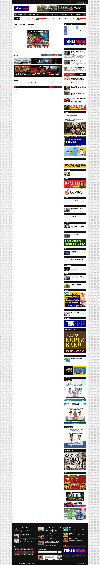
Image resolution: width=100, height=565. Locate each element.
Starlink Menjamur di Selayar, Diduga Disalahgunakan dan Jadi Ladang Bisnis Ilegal (40, 18)
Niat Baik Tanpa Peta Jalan (24, 534)
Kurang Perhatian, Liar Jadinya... (76, 60)
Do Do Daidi (71, 527)
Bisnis (33, 27)
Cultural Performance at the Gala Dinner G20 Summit (38, 73)
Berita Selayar (22, 18)
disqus (55, 86)
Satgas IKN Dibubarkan (24, 539)
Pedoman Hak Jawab (53, 1)
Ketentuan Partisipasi (69, 1)
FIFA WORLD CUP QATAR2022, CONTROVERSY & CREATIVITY (20, 73)
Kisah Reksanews (80, 1)
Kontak (75, 1)
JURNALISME (77, 14)
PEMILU (19, 14)
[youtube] (83, 3)
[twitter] (80, 3)
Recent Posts (70, 74)
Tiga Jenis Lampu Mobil (74, 251)
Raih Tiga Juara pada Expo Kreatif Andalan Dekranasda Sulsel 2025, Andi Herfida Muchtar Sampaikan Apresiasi (78, 100)
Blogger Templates (31, 563)
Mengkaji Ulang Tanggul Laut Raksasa (77, 200)
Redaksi (21, 1)
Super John (71, 533)
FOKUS (51, 14)
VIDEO (36, 27)
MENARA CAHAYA (64, 14)
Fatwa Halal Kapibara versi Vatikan (76, 284)
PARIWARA (57, 14)
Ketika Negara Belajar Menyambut (76, 358)
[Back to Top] (85, 563)
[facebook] (78, 3)
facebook (59, 86)
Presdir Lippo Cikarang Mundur (76, 216)
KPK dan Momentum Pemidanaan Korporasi (78, 67)
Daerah (28, 549)
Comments (81, 74)
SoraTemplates (20, 563)
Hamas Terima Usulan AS (75, 234)
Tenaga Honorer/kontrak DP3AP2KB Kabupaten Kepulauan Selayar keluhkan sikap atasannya (78, 53)
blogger (51, 86)
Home (14, 1)
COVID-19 (21, 549)
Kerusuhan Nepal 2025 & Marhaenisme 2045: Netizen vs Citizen (28, 528)
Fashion (16, 551)
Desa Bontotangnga (65, 18)
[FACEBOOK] (85, 3)
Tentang (17, 1)
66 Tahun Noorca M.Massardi (74, 538)
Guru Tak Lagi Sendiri (74, 172)
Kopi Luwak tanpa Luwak (75, 312)
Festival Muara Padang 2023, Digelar (77, 276)
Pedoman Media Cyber (26, 1)
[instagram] (82, 3)
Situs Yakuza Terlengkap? (70, 115)
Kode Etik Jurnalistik (34, 1)
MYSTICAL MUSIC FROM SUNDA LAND (53, 74)
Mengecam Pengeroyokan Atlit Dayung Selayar (77, 209)
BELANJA (71, 14)
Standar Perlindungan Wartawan (43, 1)
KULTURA (38, 14)
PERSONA (45, 14)
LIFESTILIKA (31, 14)
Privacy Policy (63, 1)
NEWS (25, 14)
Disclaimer (58, 1)
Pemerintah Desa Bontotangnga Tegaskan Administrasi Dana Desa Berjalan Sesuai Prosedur (78, 93)
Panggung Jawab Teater (75, 267)
